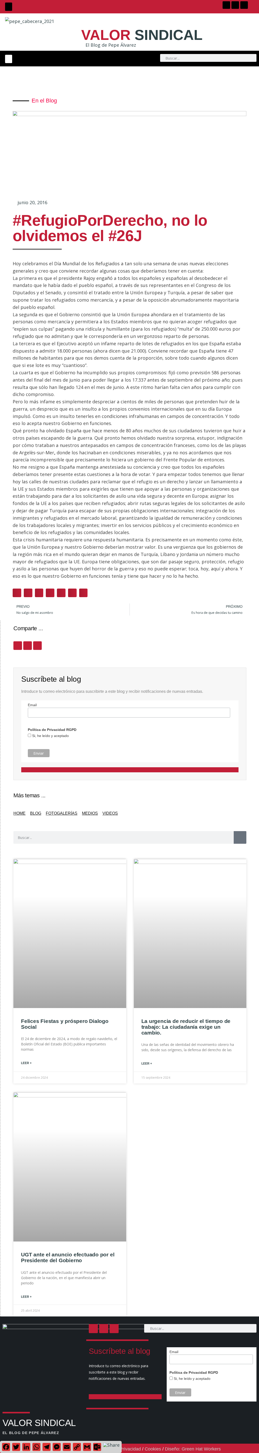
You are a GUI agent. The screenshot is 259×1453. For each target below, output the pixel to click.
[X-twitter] (235, 5)
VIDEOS (110, 813)
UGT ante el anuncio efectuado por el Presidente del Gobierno (67, 1257)
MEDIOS (90, 813)
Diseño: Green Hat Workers (193, 1448)
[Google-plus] (244, 5)
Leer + (26, 1063)
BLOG (35, 813)
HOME (19, 813)
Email (32, 705)
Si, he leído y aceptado (50, 736)
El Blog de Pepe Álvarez (110, 45)
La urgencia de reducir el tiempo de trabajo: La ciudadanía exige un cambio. (186, 1027)
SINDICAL (142, 35)
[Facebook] (226, 5)
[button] (8, 7)
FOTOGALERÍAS (61, 813)
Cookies (153, 1448)
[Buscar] (240, 837)
